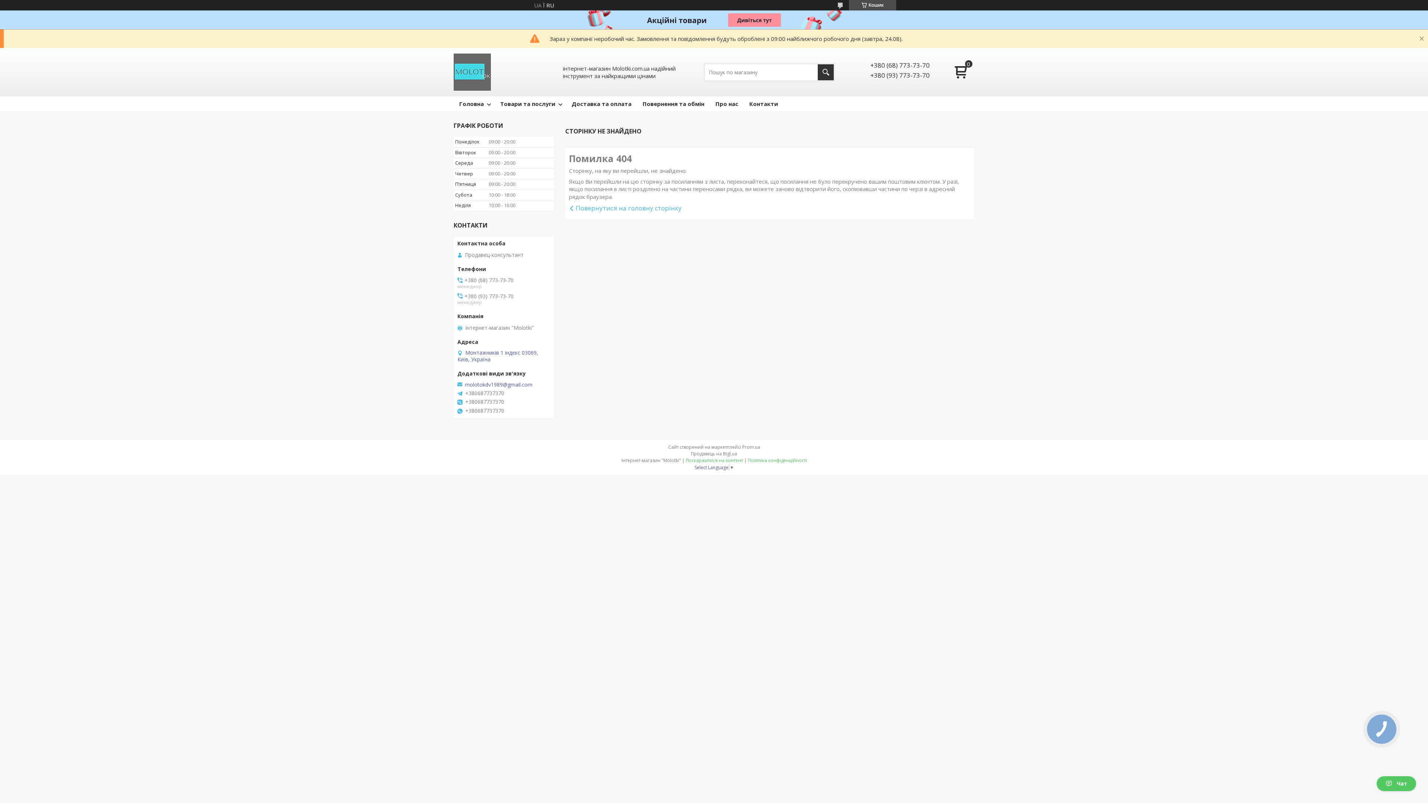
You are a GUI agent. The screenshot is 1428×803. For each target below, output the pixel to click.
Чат (1402, 783)
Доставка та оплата (601, 103)
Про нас (726, 103)
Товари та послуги (527, 103)
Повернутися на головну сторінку (629, 208)
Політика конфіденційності (777, 460)
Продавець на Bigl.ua (714, 454)
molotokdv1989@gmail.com (499, 384)
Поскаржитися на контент (714, 460)
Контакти (763, 103)
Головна (471, 103)
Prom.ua (751, 447)
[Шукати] (826, 72)
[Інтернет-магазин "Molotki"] (472, 72)
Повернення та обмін (673, 103)
